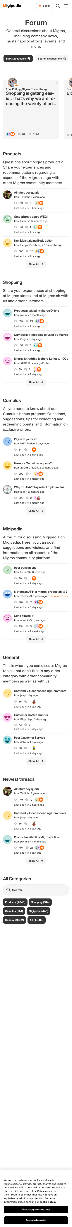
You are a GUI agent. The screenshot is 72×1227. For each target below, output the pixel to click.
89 (20, 369)
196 (20, 227)
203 (20, 498)
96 (20, 748)
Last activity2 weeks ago (29, 631)
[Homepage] (12, 6)
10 (31, 203)
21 (31, 321)
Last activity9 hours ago (29, 208)
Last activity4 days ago (28, 753)
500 (20, 251)
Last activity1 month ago (29, 478)
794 (20, 321)
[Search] (58, 6)
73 (20, 724)
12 (31, 251)
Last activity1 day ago (27, 232)
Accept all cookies (36, 1220)
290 (20, 473)
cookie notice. (48, 1202)
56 (20, 701)
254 (20, 626)
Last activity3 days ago (28, 729)
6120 (36, 134)
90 (20, 578)
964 (20, 602)
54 (20, 449)
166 (20, 345)
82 (23, 134)
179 (20, 203)
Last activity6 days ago (28, 607)
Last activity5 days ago (28, 454)
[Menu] (66, 6)
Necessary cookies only (36, 1209)
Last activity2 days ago (28, 374)
